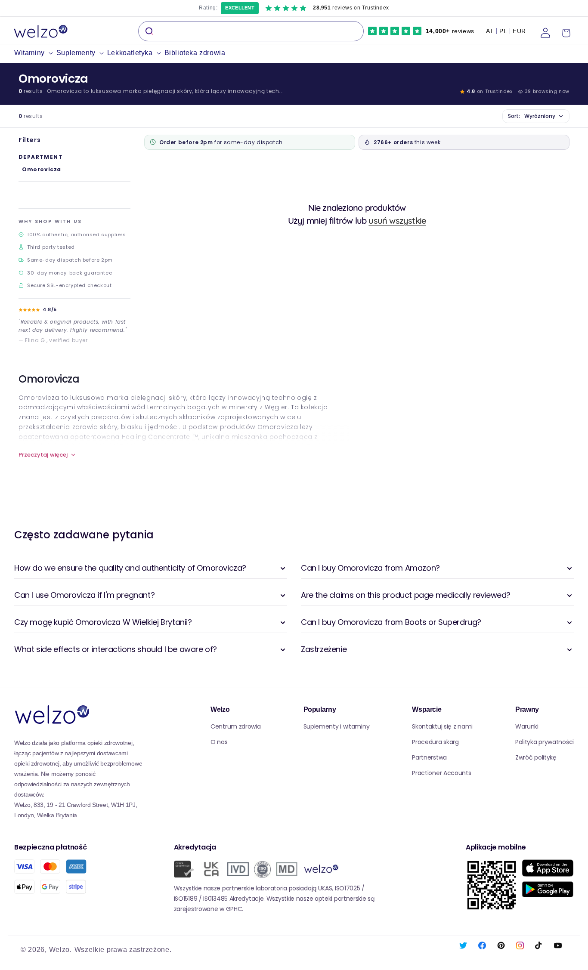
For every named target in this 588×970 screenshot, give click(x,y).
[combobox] (251, 31)
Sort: (531, 116)
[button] (35, 53)
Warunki (526, 726)
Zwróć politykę (536, 757)
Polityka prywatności (544, 742)
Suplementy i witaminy (336, 726)
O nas (219, 742)
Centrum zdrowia (235, 726)
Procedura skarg (435, 742)
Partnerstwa (429, 757)
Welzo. (60, 949)
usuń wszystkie (397, 220)
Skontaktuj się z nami (442, 726)
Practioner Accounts (441, 773)
